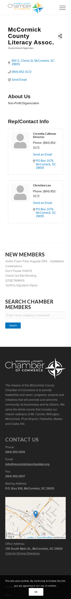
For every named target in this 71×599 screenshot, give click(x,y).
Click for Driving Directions (22, 553)
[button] (35, 514)
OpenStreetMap (45, 537)
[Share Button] (60, 36)
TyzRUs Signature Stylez (21, 285)
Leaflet (30, 537)
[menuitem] (61, 7)
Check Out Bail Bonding (20, 275)
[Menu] (61, 7)
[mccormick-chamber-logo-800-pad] (29, 7)
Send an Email (42, 154)
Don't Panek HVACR (18, 271)
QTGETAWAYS (15, 280)
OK (36, 591)
